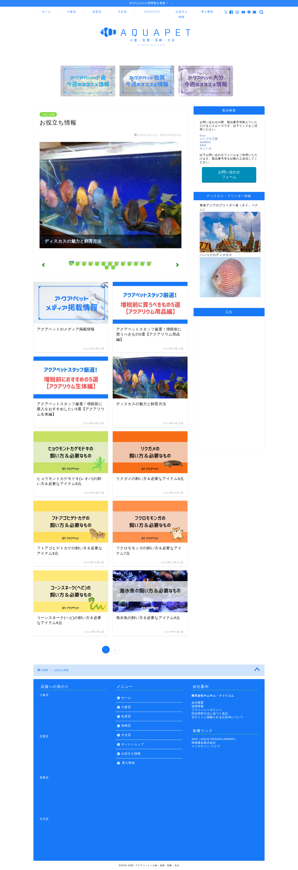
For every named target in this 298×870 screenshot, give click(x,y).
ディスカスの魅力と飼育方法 (73, 241)
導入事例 (207, 11)
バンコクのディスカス (216, 255)
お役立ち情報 (182, 13)
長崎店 (126, 725)
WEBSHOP (152, 11)
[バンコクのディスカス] (230, 296)
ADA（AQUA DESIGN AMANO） (215, 739)
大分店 (122, 11)
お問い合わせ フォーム (229, 174)
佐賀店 (97, 11)
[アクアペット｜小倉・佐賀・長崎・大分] (149, 52)
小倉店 (71, 11)
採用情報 (198, 706)
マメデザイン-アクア (206, 746)
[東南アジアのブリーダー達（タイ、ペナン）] (230, 251)
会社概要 (198, 702)
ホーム (46, 11)
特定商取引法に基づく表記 (210, 713)
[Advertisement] (229, 381)
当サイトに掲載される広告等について (217, 717)
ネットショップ (132, 744)
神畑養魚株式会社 (204, 742)
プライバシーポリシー (207, 709)
